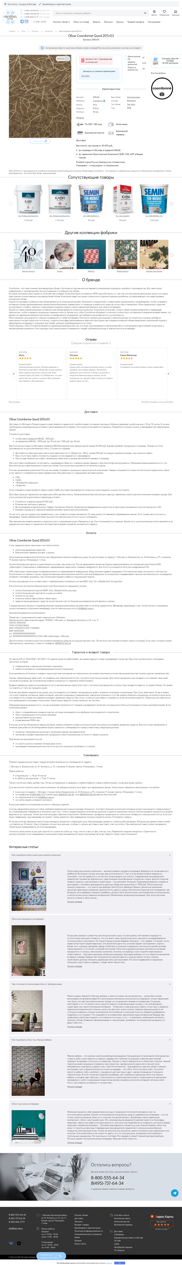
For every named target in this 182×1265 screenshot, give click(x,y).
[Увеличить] (40, 137)
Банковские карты (122, 1218)
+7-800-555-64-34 (31, 14)
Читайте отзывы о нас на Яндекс (157, 401)
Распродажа (154, 21)
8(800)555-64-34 (88, 794)
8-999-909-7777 (37, 794)
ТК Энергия (119, 1250)
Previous (11, 203)
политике (109, 1263)
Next (171, 203)
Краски (120, 21)
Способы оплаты (121, 1215)
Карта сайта (80, 1243)
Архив (77, 1237)
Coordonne (98, 100)
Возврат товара (82, 1224)
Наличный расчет (122, 1221)
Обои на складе (81, 21)
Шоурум (78, 1240)
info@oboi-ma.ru (86, 608)
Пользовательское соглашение (88, 1234)
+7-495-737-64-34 (31, 10)
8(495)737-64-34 (63, 643)
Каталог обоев (60, 21)
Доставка (79, 1218)
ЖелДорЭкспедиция (123, 1247)
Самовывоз (119, 1234)
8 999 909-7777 (17, 1221)
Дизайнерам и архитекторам (87, 1227)
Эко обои (85, 75)
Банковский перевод (123, 1224)
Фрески (96, 21)
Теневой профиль (135, 21)
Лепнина (108, 21)
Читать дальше (74, 901)
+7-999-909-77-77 (31, 17)
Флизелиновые (133, 97)
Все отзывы (14, 401)
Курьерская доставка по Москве (128, 1237)
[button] (40, 141)
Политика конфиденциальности (89, 1231)
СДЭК (116, 1244)
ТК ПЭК (117, 1240)
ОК (120, 1263)
